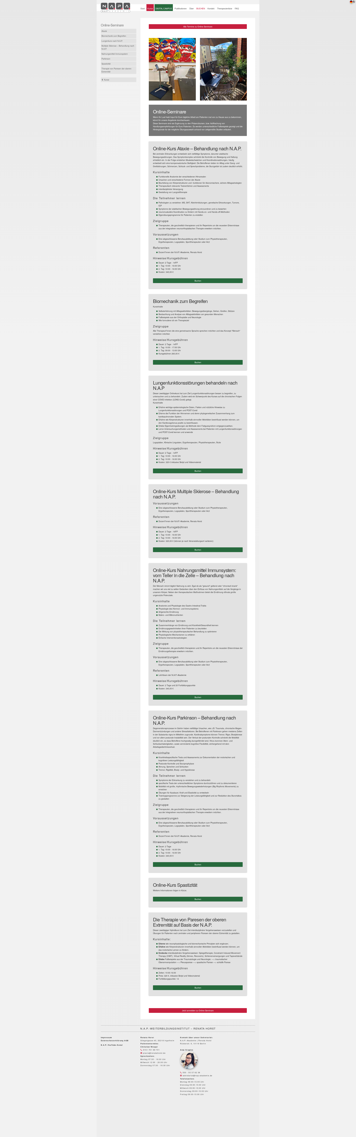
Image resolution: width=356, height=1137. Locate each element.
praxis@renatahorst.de (153, 1053)
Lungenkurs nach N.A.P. (112, 40)
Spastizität (106, 63)
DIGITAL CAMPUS (163, 8)
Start (142, 8)
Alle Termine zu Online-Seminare (197, 26)
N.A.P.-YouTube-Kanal (112, 1045)
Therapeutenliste (224, 8)
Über (191, 8)
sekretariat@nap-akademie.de (197, 1075)
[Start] (117, 7)
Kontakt (210, 8)
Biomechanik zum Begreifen (114, 35)
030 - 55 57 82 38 (191, 1072)
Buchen (198, 280)
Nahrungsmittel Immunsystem (115, 53)
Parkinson (106, 58)
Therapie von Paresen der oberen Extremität (116, 70)
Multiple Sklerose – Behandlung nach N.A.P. (118, 47)
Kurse (150, 8)
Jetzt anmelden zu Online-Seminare (198, 1010)
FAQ (237, 8)
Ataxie (104, 31)
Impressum (106, 1037)
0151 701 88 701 (151, 1050)
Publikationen (181, 8)
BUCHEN (200, 8)
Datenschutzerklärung (112, 1040)
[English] (354, 1)
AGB (126, 1040)
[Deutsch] (351, 1)
